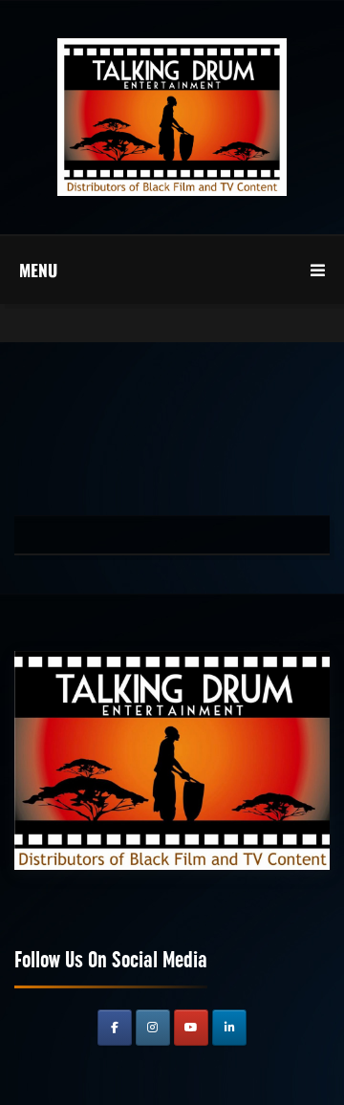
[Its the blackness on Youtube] (191, 1027)
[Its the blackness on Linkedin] (229, 1027)
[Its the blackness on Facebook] (114, 1027)
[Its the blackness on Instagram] (153, 1027)
